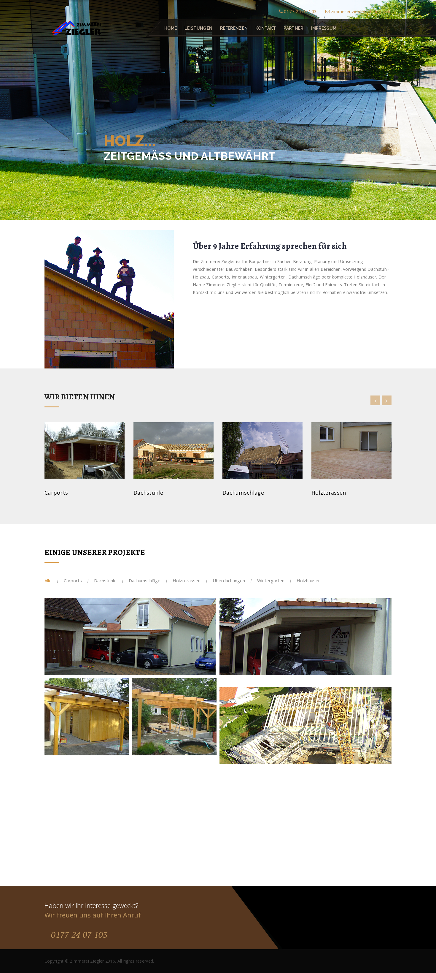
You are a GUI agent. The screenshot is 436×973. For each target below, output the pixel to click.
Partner (293, 28)
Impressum (323, 28)
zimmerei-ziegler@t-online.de (361, 11)
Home (170, 28)
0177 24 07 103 (300, 11)
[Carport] (205, 609)
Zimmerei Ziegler (87, 961)
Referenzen (234, 28)
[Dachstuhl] (380, 698)
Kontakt (265, 28)
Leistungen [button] (198, 28)
